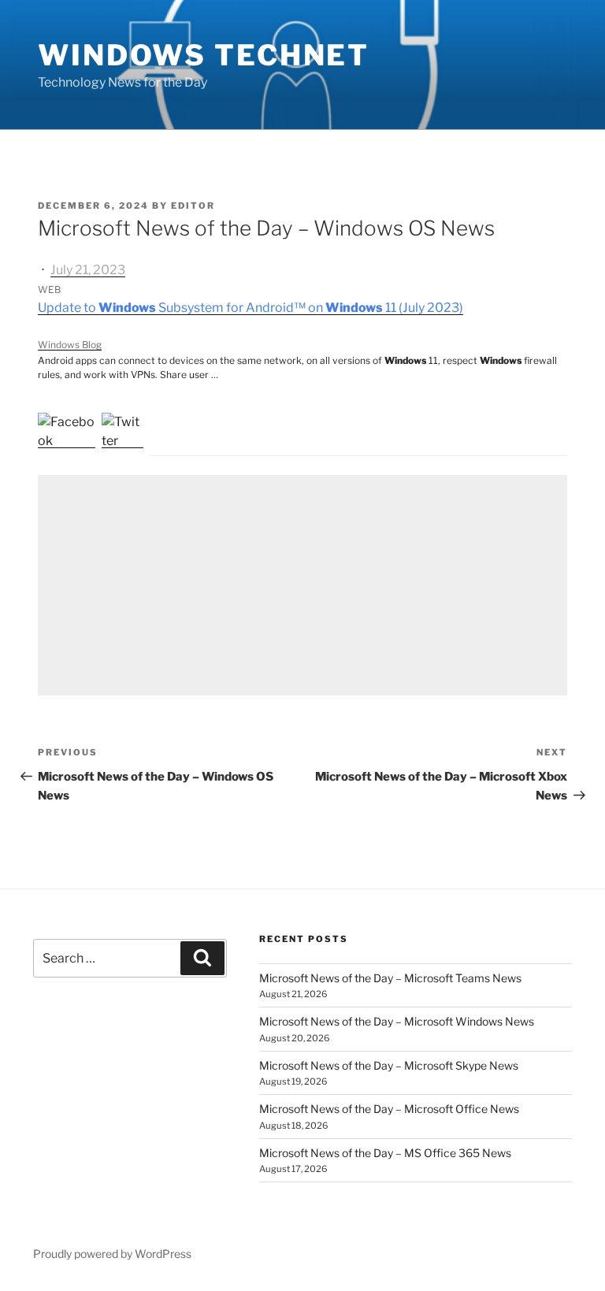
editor (193, 205)
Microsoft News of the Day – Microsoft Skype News (388, 1065)
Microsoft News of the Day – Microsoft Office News (389, 1108)
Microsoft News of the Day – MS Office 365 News (385, 1152)
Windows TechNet (203, 55)
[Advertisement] (302, 585)
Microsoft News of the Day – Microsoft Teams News (390, 978)
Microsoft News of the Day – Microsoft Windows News (396, 1021)
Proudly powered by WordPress (112, 1253)
